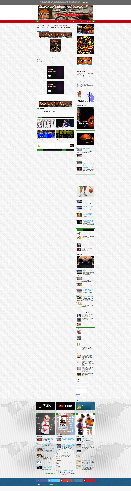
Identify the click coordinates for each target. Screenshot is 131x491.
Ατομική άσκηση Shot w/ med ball (67, 470)
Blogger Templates (56, 484)
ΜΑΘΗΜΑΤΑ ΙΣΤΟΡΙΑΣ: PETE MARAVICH (62, 127)
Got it (90, 2)
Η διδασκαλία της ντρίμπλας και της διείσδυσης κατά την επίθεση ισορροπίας (88, 207)
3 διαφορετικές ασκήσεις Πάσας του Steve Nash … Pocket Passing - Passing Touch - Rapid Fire (48, 467)
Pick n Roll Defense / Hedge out (87, 243)
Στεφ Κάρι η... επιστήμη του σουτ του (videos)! (44, 127)
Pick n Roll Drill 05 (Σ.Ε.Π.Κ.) (86, 460)
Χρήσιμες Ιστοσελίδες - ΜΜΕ (60, 21)
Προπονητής (40, 431)
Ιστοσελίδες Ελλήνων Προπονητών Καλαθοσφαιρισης (47, 21)
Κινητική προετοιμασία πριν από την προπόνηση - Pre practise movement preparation (88, 290)
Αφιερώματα (42, 108)
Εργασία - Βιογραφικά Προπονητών (74, 21)
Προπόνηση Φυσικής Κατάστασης (88, 167)
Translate (84, 179)
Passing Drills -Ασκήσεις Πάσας (47, 438)
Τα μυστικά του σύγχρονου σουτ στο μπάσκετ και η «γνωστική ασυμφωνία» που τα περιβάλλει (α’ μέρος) (68, 445)
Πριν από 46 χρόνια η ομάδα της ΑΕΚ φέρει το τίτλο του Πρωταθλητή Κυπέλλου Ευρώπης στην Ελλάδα (64, 139)
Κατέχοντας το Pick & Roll (86, 444)
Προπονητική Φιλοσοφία (85, 119)
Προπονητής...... (48, 431)
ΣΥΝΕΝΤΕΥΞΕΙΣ (65, 427)
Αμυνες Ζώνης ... (79, 240)
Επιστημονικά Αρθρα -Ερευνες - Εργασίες (85, 427)
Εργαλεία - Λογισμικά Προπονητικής (86, 21)
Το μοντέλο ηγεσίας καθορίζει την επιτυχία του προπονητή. (85, 123)
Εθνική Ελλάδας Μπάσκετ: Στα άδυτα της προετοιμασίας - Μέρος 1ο (43, 139)
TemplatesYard (45, 484)
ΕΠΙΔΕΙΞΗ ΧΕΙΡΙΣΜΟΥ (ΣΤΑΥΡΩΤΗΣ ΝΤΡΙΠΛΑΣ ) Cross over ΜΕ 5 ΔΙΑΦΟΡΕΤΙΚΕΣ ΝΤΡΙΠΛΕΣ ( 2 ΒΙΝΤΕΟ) (88, 214)
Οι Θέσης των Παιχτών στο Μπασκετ (88, 236)
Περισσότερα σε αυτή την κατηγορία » (50, 473)
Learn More (85, 2)
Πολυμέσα (66, 21)
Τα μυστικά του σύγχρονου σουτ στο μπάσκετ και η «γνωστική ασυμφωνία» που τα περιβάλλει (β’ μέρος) (68, 439)
